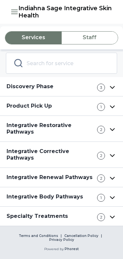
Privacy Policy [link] (61, 240)
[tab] (33, 38)
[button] (14, 12)
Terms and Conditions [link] (38, 236)
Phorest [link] (72, 249)
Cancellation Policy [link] (81, 236)
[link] (65, 12)
